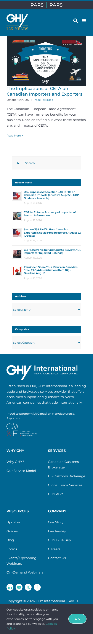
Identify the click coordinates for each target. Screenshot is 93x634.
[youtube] (19, 587)
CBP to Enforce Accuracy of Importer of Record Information (50, 214)
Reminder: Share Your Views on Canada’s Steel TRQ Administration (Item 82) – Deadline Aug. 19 (50, 270)
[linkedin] (9, 587)
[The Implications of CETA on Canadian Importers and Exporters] (46, 61)
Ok (77, 619)
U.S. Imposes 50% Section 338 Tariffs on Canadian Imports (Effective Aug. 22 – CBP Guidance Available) (51, 195)
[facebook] (37, 587)
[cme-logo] (21, 425)
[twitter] (28, 587)
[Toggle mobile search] (75, 20)
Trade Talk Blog (43, 99)
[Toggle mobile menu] (84, 20)
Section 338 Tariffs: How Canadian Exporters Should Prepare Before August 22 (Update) (52, 232)
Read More (14, 135)
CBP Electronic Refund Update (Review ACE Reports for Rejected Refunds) (52, 251)
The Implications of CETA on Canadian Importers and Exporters (44, 91)
